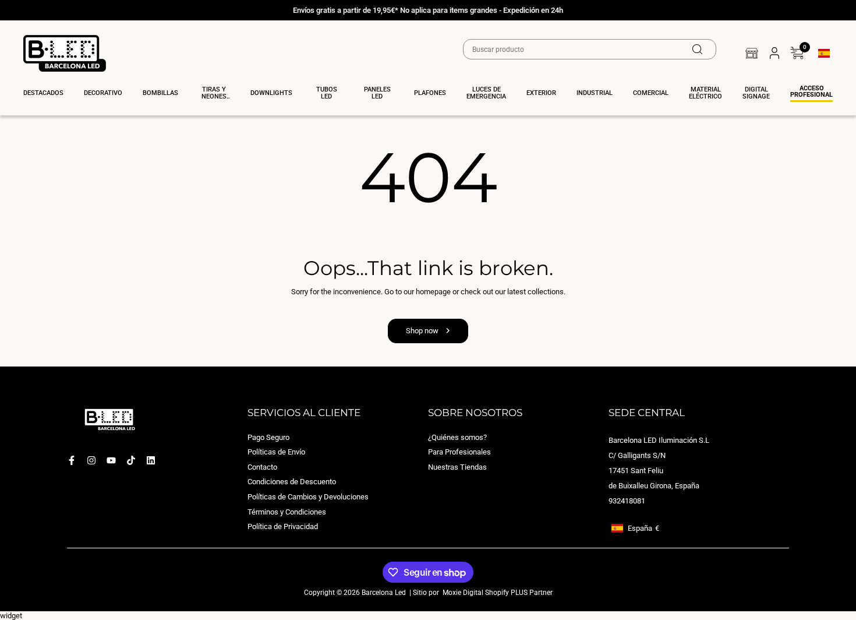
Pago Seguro (268, 436)
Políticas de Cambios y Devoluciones (308, 496)
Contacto (262, 466)
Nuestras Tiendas (457, 466)
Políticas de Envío (276, 452)
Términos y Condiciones (286, 511)
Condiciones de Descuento (291, 481)
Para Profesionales (459, 452)
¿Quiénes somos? (457, 436)
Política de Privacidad (282, 526)
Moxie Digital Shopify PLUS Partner (497, 592)
